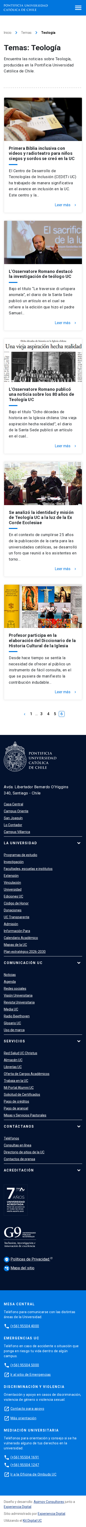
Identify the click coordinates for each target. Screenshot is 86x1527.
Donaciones (13, 910)
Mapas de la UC (15, 945)
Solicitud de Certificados (22, 1094)
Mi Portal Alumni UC (19, 1088)
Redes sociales (15, 988)
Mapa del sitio (19, 1268)
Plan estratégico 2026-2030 (25, 952)
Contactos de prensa (19, 1159)
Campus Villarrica (17, 832)
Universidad (13, 889)
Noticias (10, 975)
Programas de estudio (20, 855)
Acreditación (19, 1170)
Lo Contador (13, 825)
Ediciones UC (13, 896)
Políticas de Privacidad (27, 1259)
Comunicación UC (23, 963)
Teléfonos (11, 1138)
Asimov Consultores (49, 1502)
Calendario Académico (21, 938)
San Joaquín (13, 818)
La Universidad (20, 843)
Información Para (17, 931)
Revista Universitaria (19, 1002)
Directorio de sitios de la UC (24, 1152)
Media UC (11, 1009)
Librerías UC (13, 1067)
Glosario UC (12, 1023)
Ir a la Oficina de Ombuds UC (33, 1474)
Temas (26, 33)
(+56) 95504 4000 (25, 1326)
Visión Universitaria (18, 995)
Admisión (11, 924)
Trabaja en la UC (16, 1081)
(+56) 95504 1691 (25, 1457)
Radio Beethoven (17, 1016)
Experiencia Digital (17, 1507)
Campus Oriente (16, 811)
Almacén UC (13, 1060)
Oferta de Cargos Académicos (26, 1074)
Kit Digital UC (32, 1520)
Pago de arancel (16, 1108)
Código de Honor (16, 903)
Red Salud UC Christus (20, 1053)
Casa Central (13, 804)
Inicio (7, 33)
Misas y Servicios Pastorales (25, 1115)
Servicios (14, 1041)
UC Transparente (16, 917)
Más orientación (24, 1418)
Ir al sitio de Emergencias (31, 1374)
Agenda (10, 982)
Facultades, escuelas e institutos (28, 869)
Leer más (66, 205)
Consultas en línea (17, 1145)
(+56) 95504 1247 (25, 1465)
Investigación (14, 862)
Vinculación (12, 882)
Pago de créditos (16, 1101)
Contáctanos (19, 1126)
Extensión (11, 876)
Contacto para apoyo (27, 1409)
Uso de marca (14, 1030)
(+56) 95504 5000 (25, 1365)
